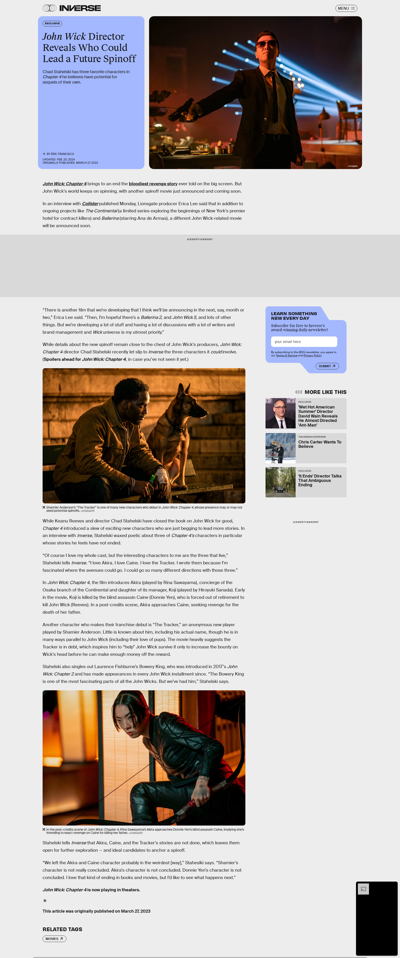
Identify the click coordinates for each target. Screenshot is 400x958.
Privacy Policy (313, 355)
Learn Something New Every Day (294, 315)
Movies (52, 939)
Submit (325, 366)
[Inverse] (80, 8)
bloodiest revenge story (153, 184)
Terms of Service (286, 355)
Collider (90, 204)
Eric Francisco (62, 154)
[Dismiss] (392, 886)
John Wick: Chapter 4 (64, 184)
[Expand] (361, 886)
